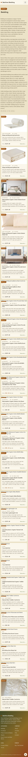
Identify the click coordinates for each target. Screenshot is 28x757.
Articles (17, 730)
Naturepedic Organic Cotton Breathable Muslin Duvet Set (13, 363)
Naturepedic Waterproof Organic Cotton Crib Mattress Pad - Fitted (13, 383)
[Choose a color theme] (25, 754)
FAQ (16, 733)
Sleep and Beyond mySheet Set (10, 167)
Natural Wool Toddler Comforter (11, 600)
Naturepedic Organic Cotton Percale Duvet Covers (14, 267)
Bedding (3, 728)
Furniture (3, 730)
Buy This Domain (19, 745)
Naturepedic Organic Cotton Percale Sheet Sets (14, 305)
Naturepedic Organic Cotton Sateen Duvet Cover (13, 200)
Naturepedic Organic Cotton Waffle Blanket (12, 418)
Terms (2, 747)
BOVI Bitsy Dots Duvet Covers (10, 633)
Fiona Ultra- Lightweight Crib (10, 513)
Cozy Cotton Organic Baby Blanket (11, 496)
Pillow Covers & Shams (7, 733)
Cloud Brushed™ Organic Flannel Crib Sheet (12, 530)
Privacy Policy (4, 745)
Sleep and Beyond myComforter (11, 135)
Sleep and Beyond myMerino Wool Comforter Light (11, 287)
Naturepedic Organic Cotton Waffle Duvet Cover (13, 344)
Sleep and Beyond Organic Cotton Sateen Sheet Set (13, 234)
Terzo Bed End (6, 548)
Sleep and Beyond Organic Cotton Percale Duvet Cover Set (13, 325)
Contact (17, 735)
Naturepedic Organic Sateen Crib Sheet (13, 401)
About (16, 728)
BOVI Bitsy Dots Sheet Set (9, 650)
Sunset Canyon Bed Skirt (9, 667)
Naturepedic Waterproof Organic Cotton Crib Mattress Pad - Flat (13, 438)
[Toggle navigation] (25, 2)
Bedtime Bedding (9, 2)
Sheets (2, 735)
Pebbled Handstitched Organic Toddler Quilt (13, 582)
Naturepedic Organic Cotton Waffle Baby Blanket (13, 458)
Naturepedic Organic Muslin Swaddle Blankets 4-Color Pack (12, 478)
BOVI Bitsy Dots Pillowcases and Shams (13, 616)
